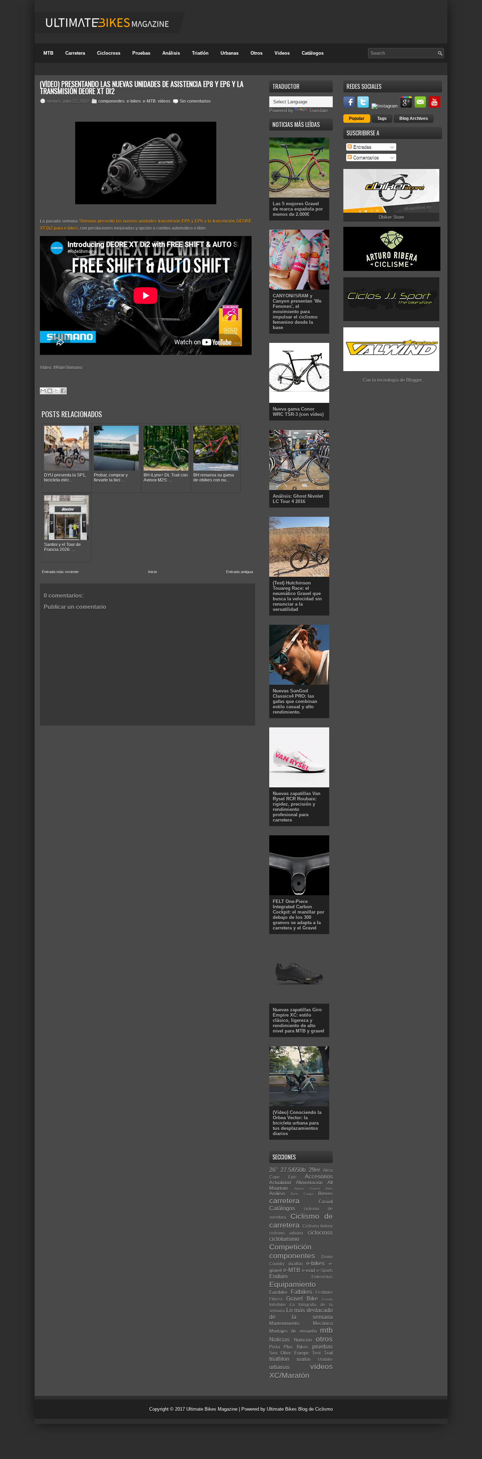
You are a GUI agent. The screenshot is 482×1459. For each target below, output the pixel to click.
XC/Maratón (289, 1375)
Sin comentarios (195, 101)
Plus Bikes (296, 1347)
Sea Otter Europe (289, 1353)
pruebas (322, 1347)
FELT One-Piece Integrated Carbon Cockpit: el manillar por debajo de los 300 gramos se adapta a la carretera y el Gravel (298, 915)
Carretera (75, 53)
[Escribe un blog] (49, 390)
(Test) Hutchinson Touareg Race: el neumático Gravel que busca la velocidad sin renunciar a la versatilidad (297, 596)
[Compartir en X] (56, 390)
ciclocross (320, 1233)
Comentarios (365, 157)
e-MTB (149, 101)
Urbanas (230, 53)
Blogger (413, 380)
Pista (274, 1347)
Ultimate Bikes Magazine (211, 1409)
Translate (318, 110)
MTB (48, 53)
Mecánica (323, 1323)
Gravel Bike (302, 1299)
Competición (290, 1247)
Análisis (171, 53)
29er (314, 1170)
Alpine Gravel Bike (313, 1189)
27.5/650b (293, 1170)
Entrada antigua (239, 572)
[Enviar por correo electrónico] (43, 390)
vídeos (164, 101)
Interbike (277, 1304)
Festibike (324, 1292)
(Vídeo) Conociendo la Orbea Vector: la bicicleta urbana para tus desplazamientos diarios (297, 1123)
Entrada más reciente (60, 572)
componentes (111, 101)
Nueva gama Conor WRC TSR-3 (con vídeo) (298, 411)
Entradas (362, 147)
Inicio (152, 572)
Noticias (279, 1340)
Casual (326, 1201)
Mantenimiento (284, 1323)
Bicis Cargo (302, 1194)
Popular (356, 118)
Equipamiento (292, 1284)
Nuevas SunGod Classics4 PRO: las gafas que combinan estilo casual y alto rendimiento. (295, 701)
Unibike (325, 1359)
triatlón (304, 1359)
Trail (328, 1353)
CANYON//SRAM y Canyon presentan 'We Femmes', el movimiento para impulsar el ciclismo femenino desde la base (297, 311)
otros (324, 1339)
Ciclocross (108, 53)
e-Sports (325, 1270)
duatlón (295, 1263)
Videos (282, 53)
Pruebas (141, 53)
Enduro (278, 1276)
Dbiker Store (391, 217)
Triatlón (200, 53)
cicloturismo (284, 1239)
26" (273, 1170)
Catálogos (313, 53)
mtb (326, 1330)
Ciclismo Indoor (317, 1226)
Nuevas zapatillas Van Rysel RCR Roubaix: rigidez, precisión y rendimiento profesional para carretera (296, 807)
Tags (382, 118)
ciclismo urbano (286, 1233)
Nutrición (303, 1340)
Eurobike (278, 1292)
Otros (257, 53)
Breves (325, 1193)
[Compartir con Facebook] (63, 390)
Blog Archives (413, 118)
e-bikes (134, 101)
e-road (308, 1270)
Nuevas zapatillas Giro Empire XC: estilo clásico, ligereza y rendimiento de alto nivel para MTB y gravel (298, 1020)
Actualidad (280, 1182)
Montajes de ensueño (293, 1331)
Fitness (276, 1299)
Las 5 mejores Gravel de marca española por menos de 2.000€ (298, 209)
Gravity (327, 1299)
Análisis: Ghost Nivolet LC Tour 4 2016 (298, 499)
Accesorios (319, 1177)
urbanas (279, 1367)
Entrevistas (322, 1277)
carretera (284, 1201)
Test (316, 1353)
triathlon (279, 1359)
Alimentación (309, 1182)
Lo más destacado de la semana (301, 1313)
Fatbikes (301, 1292)
